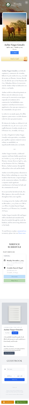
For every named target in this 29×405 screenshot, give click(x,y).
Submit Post (14, 379)
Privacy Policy (10, 391)
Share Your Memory (9, 353)
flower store (22, 233)
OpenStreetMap (16, 394)
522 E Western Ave (12, 270)
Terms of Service (18, 391)
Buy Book (15, 332)
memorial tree (22, 231)
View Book (7, 332)
